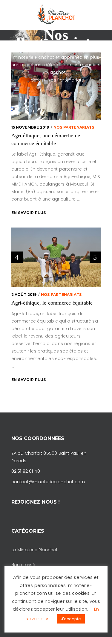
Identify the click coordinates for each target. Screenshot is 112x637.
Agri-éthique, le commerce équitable (52, 303)
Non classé (23, 565)
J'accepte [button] (71, 619)
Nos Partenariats (73, 127)
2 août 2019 (24, 294)
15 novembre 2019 (30, 127)
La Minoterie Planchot (34, 550)
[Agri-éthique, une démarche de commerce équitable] (56, 86)
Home (34, 80)
